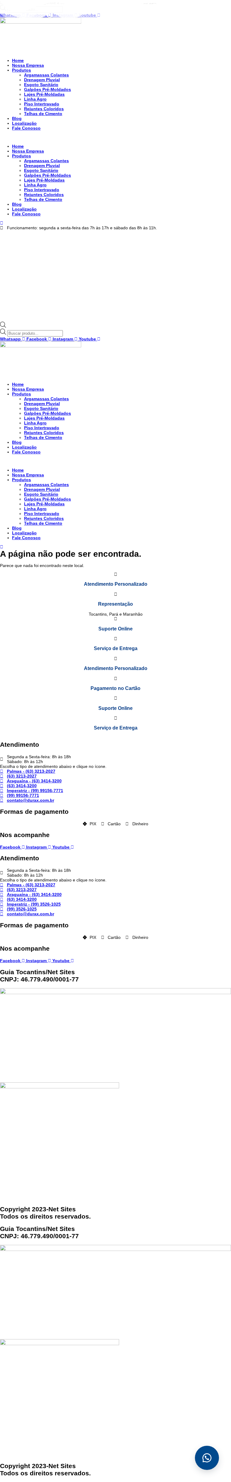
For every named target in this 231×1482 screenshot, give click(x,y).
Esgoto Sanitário (41, 84)
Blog (17, 118)
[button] (115, 137)
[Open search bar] (3, 326)
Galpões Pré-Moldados (47, 89)
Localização (24, 123)
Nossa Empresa (28, 65)
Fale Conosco (26, 128)
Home (18, 60)
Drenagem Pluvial (42, 79)
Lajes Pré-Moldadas (44, 94)
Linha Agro (35, 99)
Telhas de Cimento (43, 113)
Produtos (21, 70)
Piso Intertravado (41, 103)
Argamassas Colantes (46, 74)
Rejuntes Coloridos (44, 108)
